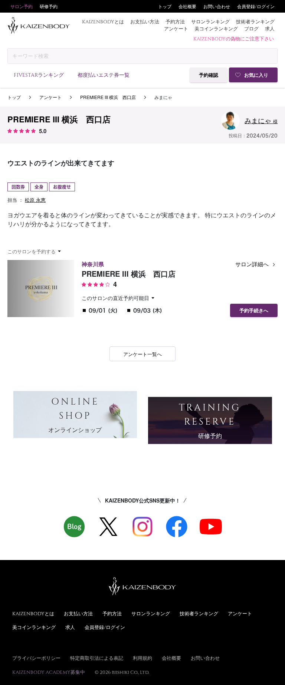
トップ (164, 6)
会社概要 (187, 6)
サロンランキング (210, 21)
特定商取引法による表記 (96, 658)
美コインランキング (216, 29)
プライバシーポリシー (36, 658)
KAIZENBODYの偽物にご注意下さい (233, 39)
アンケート (176, 29)
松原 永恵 (35, 199)
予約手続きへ (253, 310)
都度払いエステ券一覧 (104, 75)
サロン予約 (21, 6)
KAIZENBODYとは (103, 21)
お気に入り (256, 75)
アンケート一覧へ (142, 354)
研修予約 (49, 6)
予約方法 (175, 21)
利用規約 (142, 658)
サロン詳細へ (252, 264)
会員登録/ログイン (256, 6)
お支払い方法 (144, 21)
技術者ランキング (255, 21)
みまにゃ (261, 120)
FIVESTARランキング (39, 75)
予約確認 (208, 75)
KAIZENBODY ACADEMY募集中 (48, 672)
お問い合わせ (216, 6)
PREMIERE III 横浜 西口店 (108, 97)
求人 (270, 29)
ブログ (251, 29)
